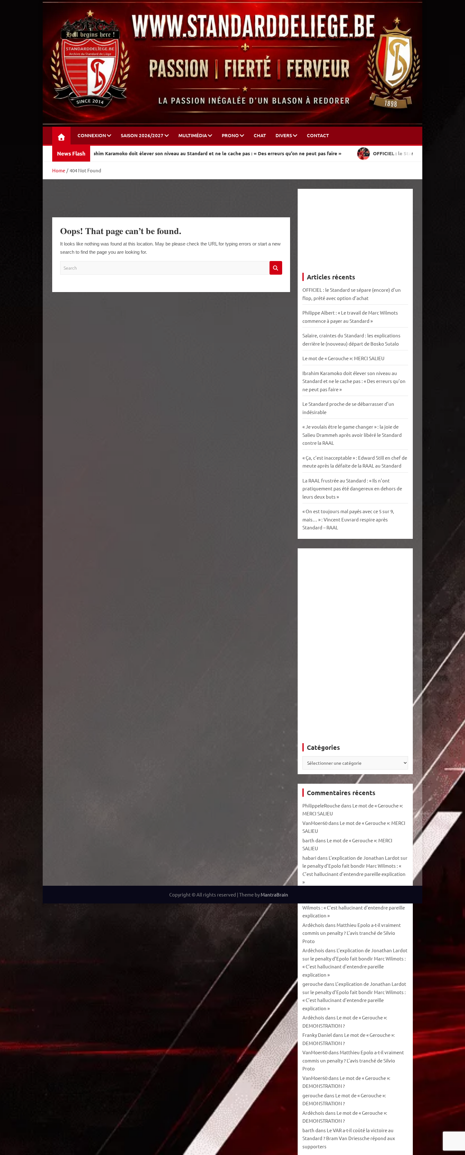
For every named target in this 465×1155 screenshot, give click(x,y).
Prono (230, 135)
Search (276, 268)
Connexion (92, 135)
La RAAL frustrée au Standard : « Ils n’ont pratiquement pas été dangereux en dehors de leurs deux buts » (352, 488)
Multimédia (192, 135)
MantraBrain (274, 894)
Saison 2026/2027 (142, 135)
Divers (284, 135)
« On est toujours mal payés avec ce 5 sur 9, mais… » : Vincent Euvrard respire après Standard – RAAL (348, 519)
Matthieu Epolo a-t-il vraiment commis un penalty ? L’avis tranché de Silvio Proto (351, 933)
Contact (318, 135)
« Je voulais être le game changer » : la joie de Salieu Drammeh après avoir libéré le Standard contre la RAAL (352, 435)
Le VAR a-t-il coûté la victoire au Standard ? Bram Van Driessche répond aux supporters (348, 1138)
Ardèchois (313, 925)
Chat (260, 135)
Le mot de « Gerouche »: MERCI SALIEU (343, 358)
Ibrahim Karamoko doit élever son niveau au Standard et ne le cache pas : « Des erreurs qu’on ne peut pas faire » (354, 381)
